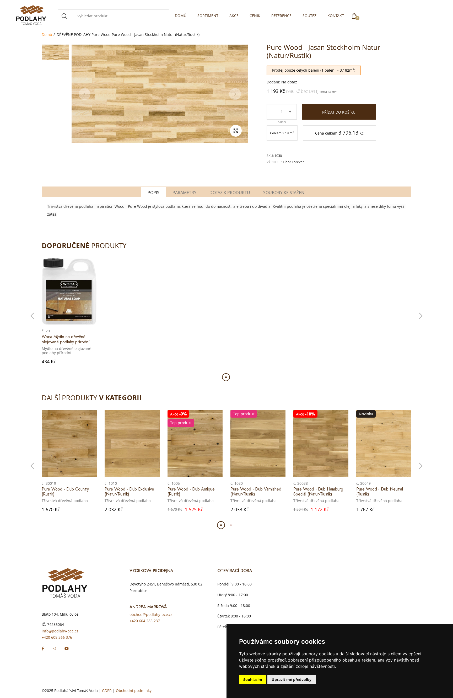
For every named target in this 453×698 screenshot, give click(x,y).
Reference (281, 15)
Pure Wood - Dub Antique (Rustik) (191, 491)
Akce (234, 15)
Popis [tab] (153, 192)
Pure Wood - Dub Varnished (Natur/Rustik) (255, 491)
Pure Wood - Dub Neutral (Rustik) (379, 491)
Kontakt (335, 15)
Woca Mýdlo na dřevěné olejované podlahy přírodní (66, 339)
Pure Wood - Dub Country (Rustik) (65, 491)
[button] (32, 316)
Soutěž (309, 15)
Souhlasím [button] (252, 679)
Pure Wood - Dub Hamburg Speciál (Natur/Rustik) (318, 491)
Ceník (255, 15)
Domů (180, 15)
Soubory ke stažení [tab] (284, 192)
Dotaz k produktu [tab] (229, 192)
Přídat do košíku (338, 112)
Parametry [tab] (184, 192)
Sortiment (207, 15)
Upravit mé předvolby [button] (291, 679)
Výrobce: (274, 161)
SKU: (270, 155)
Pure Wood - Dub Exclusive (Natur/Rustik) (129, 491)
